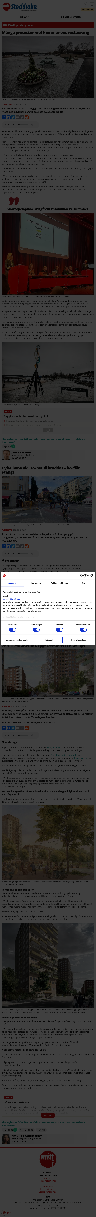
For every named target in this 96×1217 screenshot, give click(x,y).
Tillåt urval (48, 640)
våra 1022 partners (11, 599)
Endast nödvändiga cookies (18, 640)
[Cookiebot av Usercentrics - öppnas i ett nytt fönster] (82, 576)
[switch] (36, 630)
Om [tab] (83, 583)
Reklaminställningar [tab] (60, 583)
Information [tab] (36, 583)
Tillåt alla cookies (78, 640)
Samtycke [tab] (12, 583)
